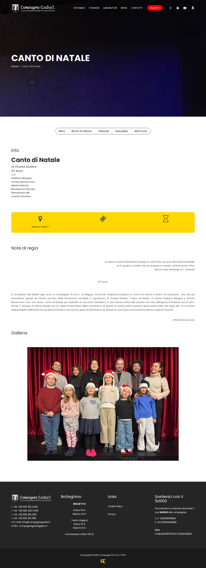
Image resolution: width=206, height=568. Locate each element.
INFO (62, 131)
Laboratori (110, 8)
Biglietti (154, 7)
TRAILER (103, 131)
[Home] (33, 8)
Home (15, 66)
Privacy (112, 514)
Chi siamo (79, 8)
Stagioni (94, 8)
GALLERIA (121, 131)
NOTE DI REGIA (82, 131)
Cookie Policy (115, 506)
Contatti (136, 8)
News (124, 8)
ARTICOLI (141, 131)
